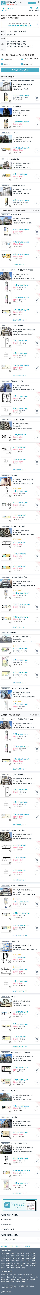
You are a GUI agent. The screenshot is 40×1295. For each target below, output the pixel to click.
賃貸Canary (4, 1246)
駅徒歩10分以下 (27, 64)
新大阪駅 (27, 1246)
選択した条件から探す (20, 70)
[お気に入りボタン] (37, 98)
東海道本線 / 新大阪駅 (13, 42)
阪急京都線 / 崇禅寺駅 (13, 44)
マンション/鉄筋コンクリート (30, 59)
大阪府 (11, 1246)
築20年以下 (6, 64)
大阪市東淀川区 (7, 59)
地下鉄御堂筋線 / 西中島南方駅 (16, 46)
